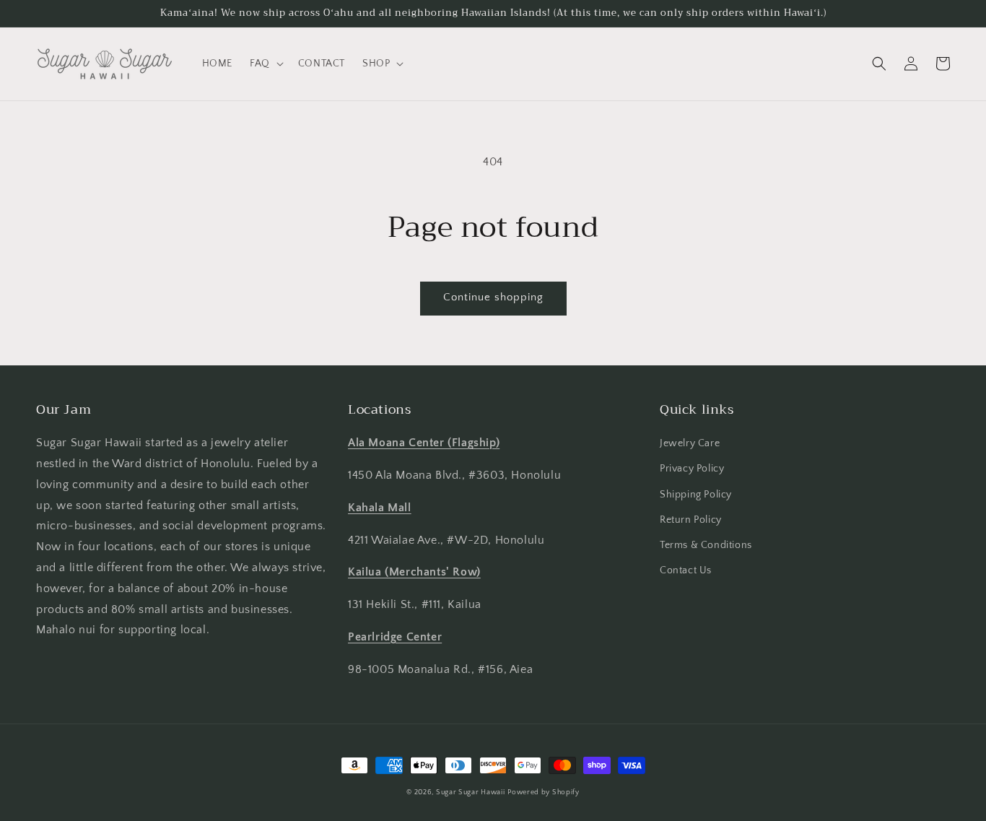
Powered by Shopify (543, 792)
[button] (265, 63)
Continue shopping (493, 297)
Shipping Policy (696, 494)
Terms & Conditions (706, 545)
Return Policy (691, 520)
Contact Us (686, 570)
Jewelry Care (690, 443)
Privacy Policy (692, 468)
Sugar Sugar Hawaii (470, 792)
